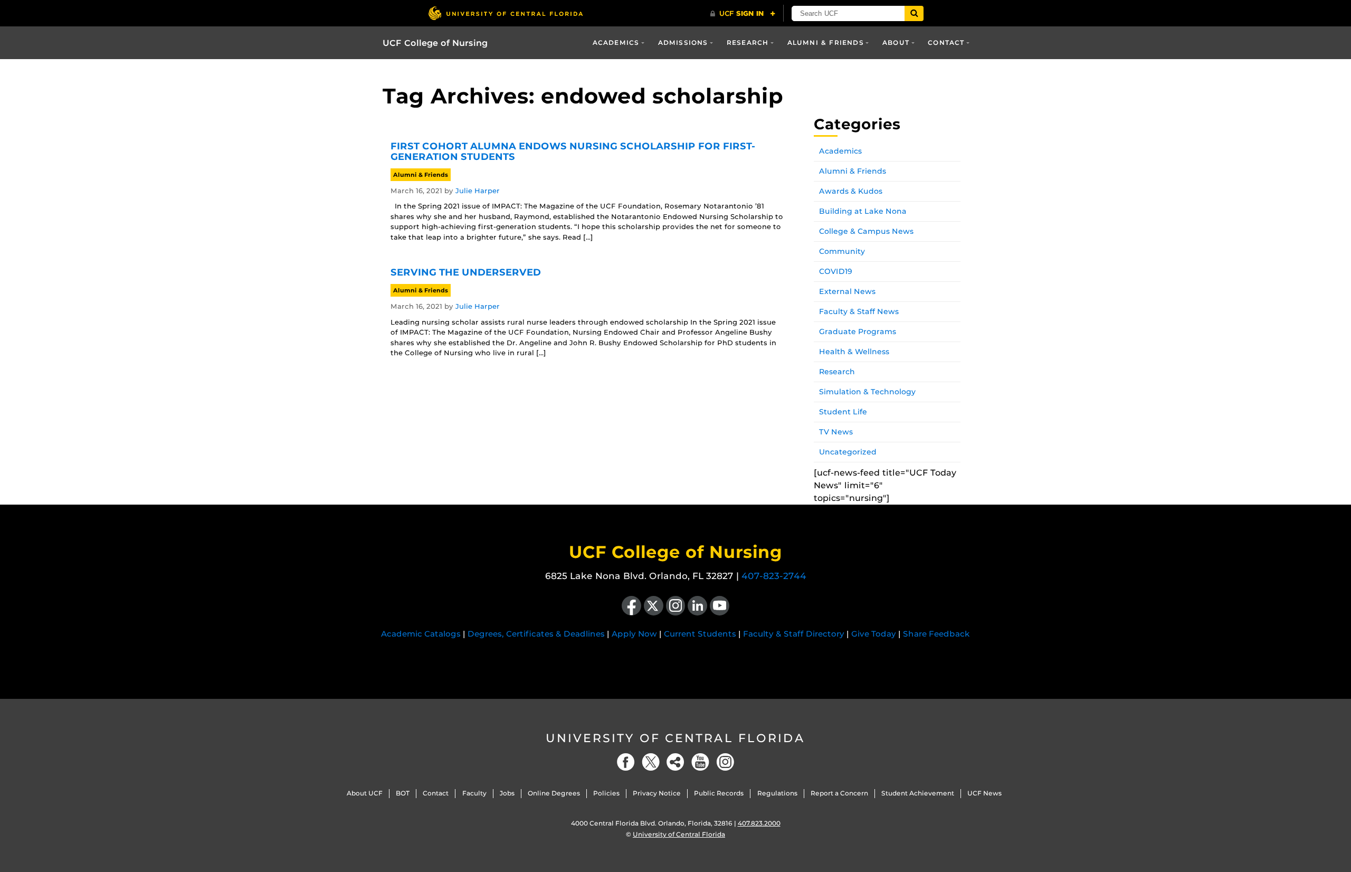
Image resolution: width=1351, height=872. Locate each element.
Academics (616, 42)
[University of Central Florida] (505, 13)
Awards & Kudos (850, 191)
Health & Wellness (854, 351)
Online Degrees (554, 793)
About (895, 42)
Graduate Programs (857, 331)
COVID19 (835, 271)
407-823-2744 (773, 576)
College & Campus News (866, 231)
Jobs (507, 793)
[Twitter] (651, 762)
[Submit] (914, 13)
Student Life (843, 411)
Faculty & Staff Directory (793, 634)
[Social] (675, 762)
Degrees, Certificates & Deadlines (536, 634)
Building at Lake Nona (863, 211)
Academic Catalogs (421, 634)
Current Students (700, 634)
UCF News (984, 793)
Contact (946, 42)
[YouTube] (700, 762)
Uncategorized (848, 452)
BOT (403, 793)
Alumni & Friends (825, 42)
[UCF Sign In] (743, 14)
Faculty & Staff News (859, 311)
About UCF (365, 793)
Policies (606, 793)
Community (842, 251)
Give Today (873, 634)
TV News (836, 432)
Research (748, 42)
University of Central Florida (675, 738)
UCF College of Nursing (435, 43)
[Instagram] (725, 762)
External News (847, 291)
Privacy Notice (657, 793)
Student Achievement (917, 793)
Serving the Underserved (466, 272)
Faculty (474, 793)
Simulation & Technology (867, 391)
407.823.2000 (759, 823)
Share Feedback (936, 634)
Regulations (777, 793)
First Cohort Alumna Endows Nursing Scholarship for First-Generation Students (573, 151)
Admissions (683, 42)
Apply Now (634, 634)
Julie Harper (477, 190)
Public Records (719, 793)
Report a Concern (839, 793)
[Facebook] (626, 762)
